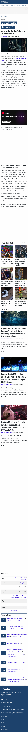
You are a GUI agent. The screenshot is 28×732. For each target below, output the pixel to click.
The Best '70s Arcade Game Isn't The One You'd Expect (7, 283)
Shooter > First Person (20, 597)
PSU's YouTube (7, 702)
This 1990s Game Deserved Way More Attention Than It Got (7, 261)
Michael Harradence (7, 339)
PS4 (13, 27)
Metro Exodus (6, 27)
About (4, 719)
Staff (3, 723)
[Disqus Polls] (14, 469)
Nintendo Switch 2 (19, 626)
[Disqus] (14, 508)
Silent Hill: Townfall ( (13, 662)
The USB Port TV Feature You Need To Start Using (6, 303)
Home (2, 5)
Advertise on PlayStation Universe (12, 713)
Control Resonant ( (12, 669)
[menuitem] (2, 5)
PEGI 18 (24, 604)
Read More (14, 610)
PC (22, 578)
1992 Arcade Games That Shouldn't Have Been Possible (20, 303)
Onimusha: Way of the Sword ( (16, 634)
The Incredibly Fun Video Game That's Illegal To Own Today (20, 283)
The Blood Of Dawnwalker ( (15, 619)
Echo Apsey (4, 36)
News (18, 5)
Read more (3, 352)
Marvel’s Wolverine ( (13, 643)
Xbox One (23, 579)
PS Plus (13, 5)
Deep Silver (13, 23)
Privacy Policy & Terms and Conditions (13, 709)
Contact (4, 716)
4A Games (5, 23)
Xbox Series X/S (15, 621)
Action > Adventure (17, 596)
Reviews (5, 729)
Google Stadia (16, 578)
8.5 (25, 607)
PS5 (7, 5)
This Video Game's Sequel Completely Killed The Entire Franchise (20, 262)
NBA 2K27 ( (10, 626)
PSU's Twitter (6, 706)
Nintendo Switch (17, 652)
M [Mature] (19, 604)
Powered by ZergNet (23, 242)
